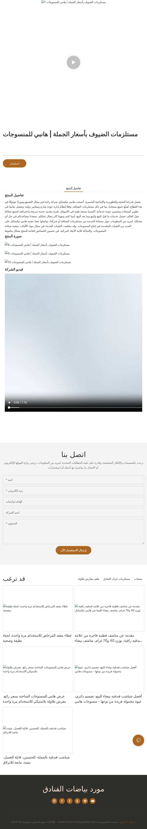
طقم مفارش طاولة (88, 578)
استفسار (14, 163)
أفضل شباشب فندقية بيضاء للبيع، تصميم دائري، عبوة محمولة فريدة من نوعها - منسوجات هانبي (108, 698)
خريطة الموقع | (127, 821)
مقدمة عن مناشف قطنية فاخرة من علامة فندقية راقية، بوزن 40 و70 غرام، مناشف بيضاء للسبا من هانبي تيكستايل (108, 638)
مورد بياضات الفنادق (73, 788)
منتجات (138, 578)
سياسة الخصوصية (108, 821)
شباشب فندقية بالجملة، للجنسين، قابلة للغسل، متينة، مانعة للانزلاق (36, 759)
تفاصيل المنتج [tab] (73, 188)
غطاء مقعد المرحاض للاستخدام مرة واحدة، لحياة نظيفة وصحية (37, 638)
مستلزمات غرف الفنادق (116, 578)
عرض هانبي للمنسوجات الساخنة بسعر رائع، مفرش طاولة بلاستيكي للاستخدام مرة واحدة (34, 698)
